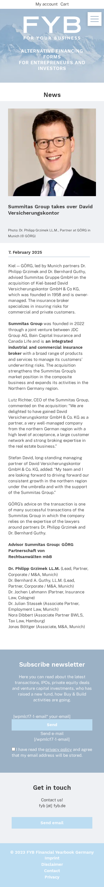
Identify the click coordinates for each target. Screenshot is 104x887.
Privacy (52, 877)
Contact (52, 870)
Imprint (52, 858)
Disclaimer (52, 864)
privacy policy (58, 749)
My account (46, 4)
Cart (64, 4)
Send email (52, 822)
